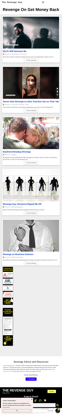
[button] (43, 2)
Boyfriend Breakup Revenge (17, 152)
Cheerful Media (45, 409)
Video (27, 104)
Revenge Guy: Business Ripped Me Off (22, 204)
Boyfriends (15, 54)
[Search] (58, 405)
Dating (14, 155)
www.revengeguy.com (9, 365)
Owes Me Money (18, 104)
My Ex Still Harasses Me (14, 51)
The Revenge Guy (12, 2)
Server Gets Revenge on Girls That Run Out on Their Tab (31, 101)
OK (17, 410)
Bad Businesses (17, 207)
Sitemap (37, 409)
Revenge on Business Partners (18, 254)
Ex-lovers (23, 54)
